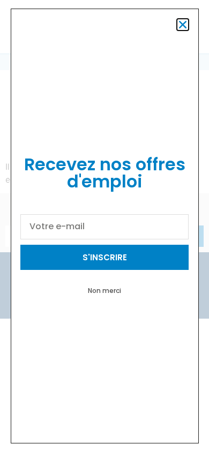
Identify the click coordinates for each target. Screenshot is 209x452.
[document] (104, 226)
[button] (182, 24)
